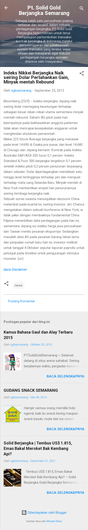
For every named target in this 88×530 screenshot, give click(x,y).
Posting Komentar (21, 301)
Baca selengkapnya (65, 376)
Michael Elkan (54, 521)
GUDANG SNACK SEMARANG (31, 390)
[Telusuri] (81, 9)
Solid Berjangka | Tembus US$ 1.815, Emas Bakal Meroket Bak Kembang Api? (38, 448)
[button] (81, 74)
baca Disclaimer (15, 269)
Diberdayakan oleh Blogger (47, 513)
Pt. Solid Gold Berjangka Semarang (44, 10)
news (19, 285)
